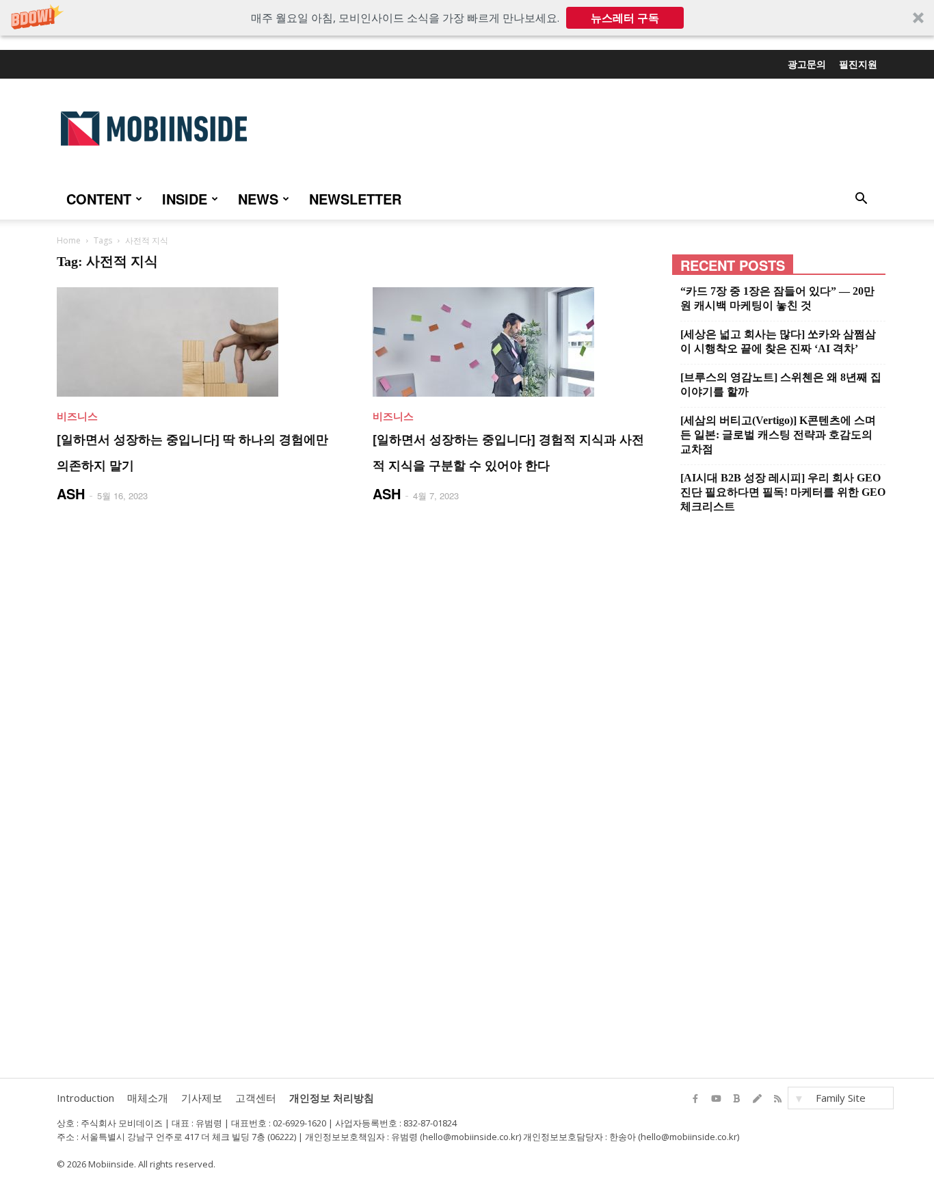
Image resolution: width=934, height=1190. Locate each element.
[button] (467, 18)
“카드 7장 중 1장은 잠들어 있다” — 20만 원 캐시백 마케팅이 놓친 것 (777, 298)
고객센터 (255, 1098)
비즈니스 (77, 415)
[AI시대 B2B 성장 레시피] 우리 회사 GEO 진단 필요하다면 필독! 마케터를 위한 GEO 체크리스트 (782, 492)
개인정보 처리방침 (331, 1098)
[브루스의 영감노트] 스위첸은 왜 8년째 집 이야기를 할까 (780, 384)
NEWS (258, 199)
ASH (71, 493)
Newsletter (355, 199)
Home (69, 240)
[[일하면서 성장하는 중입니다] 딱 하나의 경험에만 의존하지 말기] (198, 342)
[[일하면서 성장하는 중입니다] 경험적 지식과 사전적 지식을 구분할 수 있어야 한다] (514, 342)
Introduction (85, 1098)
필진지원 (858, 63)
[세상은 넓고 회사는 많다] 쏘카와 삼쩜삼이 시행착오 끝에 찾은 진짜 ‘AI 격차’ (778, 341)
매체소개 (147, 1098)
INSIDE (184, 199)
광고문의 (807, 63)
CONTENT (98, 199)
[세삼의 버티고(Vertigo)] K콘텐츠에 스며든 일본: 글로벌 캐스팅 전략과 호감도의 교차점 (778, 434)
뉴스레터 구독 (625, 17)
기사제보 (201, 1098)
